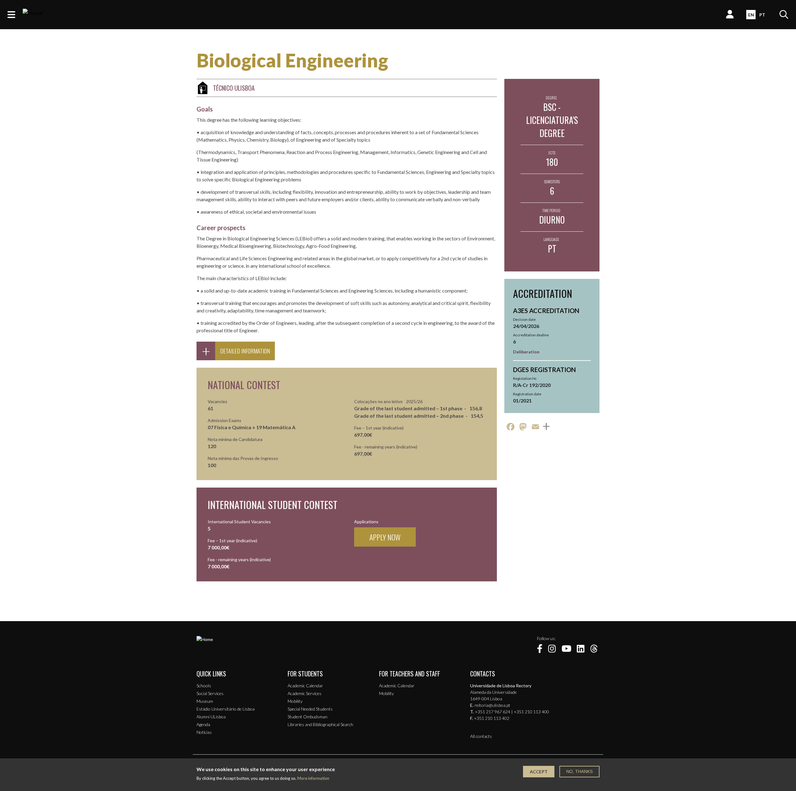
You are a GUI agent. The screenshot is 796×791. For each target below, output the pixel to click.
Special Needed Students (310, 708)
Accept (539, 771)
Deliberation (526, 351)
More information (313, 778)
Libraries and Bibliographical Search (320, 724)
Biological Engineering (292, 60)
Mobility (295, 701)
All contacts (481, 736)
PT (762, 14)
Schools (204, 685)
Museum (205, 701)
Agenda (203, 724)
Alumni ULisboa (211, 716)
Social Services (210, 693)
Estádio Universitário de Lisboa (226, 708)
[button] (11, 14)
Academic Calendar (305, 685)
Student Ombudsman (307, 716)
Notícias (204, 732)
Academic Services (305, 693)
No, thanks (579, 771)
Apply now (384, 537)
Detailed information (245, 351)
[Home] (33, 14)
